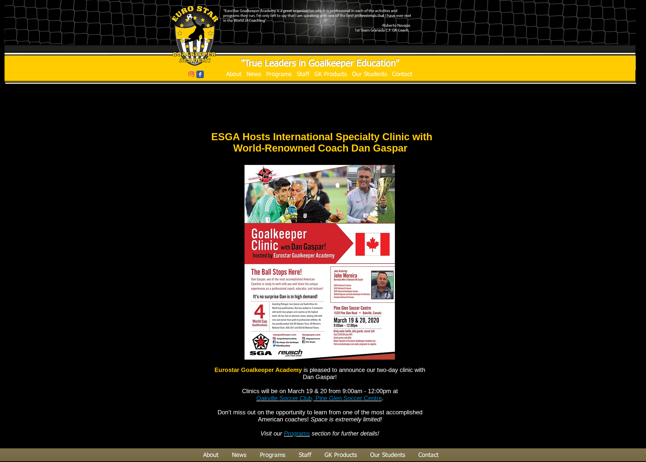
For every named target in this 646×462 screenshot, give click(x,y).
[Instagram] (191, 74)
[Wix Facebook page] (200, 74)
